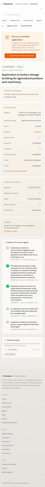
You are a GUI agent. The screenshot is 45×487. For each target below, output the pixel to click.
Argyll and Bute (7, 434)
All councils (6, 453)
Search (4, 419)
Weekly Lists (15, 20)
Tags (3, 415)
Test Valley (5, 449)
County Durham (7, 445)
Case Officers (28, 20)
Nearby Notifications (9, 423)
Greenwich (5, 441)
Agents (39, 20)
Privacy (4, 468)
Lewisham (5, 438)
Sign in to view (35, 187)
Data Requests (7, 472)
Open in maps (12, 231)
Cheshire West (21, 4)
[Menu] (41, 9)
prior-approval (10, 354)
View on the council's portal (17, 171)
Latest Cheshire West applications (21, 56)
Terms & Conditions (9, 464)
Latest (4, 20)
